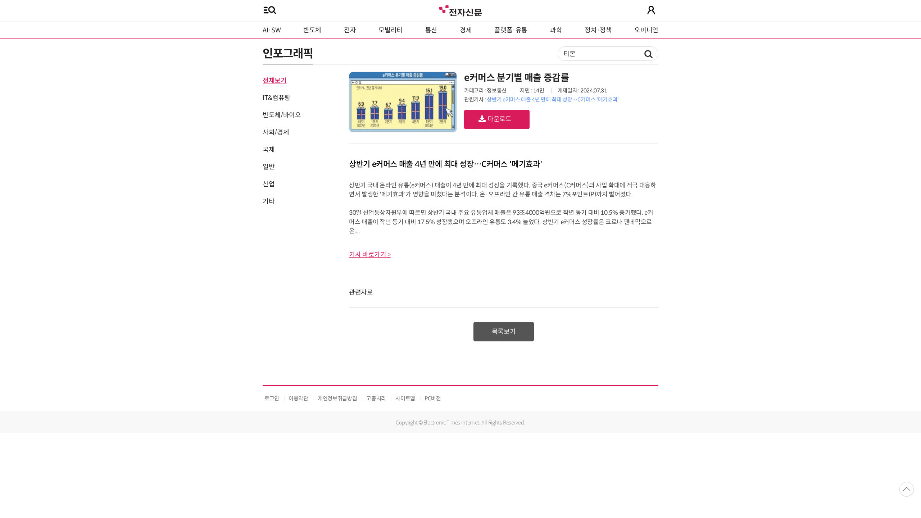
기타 (269, 201)
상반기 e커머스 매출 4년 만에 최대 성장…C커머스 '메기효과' (552, 99)
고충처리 (376, 398)
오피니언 (646, 30)
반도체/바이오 (282, 115)
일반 (269, 167)
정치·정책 (598, 30)
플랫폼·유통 (510, 30)
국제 (269, 150)
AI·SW (272, 30)
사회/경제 (276, 132)
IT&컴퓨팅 (276, 98)
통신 (431, 30)
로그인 (271, 398)
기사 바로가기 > (370, 255)
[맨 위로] (906, 489)
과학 (556, 30)
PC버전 (433, 398)
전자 (350, 30)
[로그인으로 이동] (651, 10)
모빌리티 (390, 30)
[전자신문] (460, 10)
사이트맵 (405, 398)
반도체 (312, 30)
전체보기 (275, 81)
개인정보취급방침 (337, 398)
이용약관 (298, 398)
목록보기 (504, 332)
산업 (269, 184)
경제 (466, 30)
